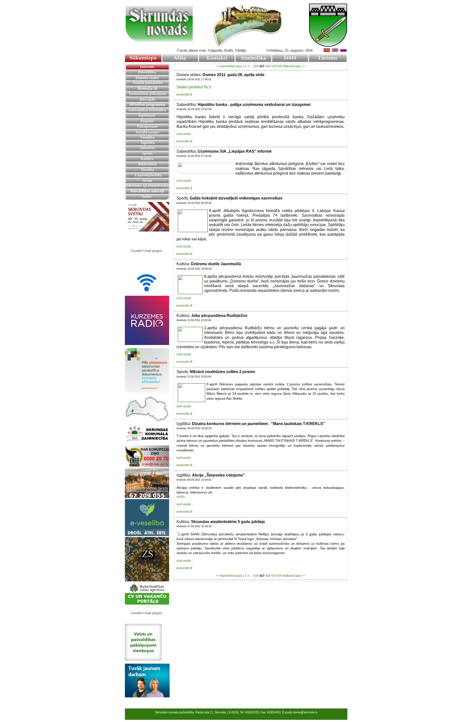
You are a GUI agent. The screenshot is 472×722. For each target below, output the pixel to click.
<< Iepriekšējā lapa (229, 66)
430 (279, 66)
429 (273, 66)
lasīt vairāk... (185, 134)
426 (256, 66)
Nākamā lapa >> (294, 66)
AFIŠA (181, 497)
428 (267, 66)
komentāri (183, 94)
